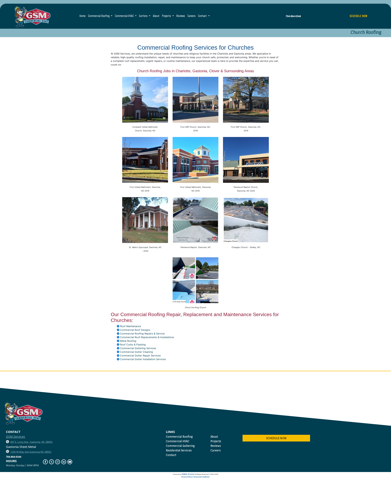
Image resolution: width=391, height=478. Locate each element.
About (156, 16)
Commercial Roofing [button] (99, 16)
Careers (191, 16)
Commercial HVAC (177, 441)
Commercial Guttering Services (138, 348)
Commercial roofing (179, 436)
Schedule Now (276, 438)
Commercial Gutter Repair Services (140, 355)
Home (82, 16)
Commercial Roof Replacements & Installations (147, 337)
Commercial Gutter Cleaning (136, 351)
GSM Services (15, 436)
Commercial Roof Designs (135, 329)
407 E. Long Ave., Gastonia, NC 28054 (31, 442)
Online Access (188, 474)
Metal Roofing (128, 340)
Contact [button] (202, 16)
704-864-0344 (293, 16)
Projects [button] (167, 16)
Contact (171, 455)
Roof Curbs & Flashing (133, 344)
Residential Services (179, 450)
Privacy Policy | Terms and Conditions (195, 477)
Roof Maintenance (130, 326)
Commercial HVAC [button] (124, 16)
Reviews (180, 16)
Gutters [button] (143, 16)
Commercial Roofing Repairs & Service (142, 333)
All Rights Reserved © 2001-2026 (206, 474)
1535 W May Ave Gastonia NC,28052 (30, 452)
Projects (215, 441)
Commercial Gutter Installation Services (143, 359)
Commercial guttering (180, 446)
